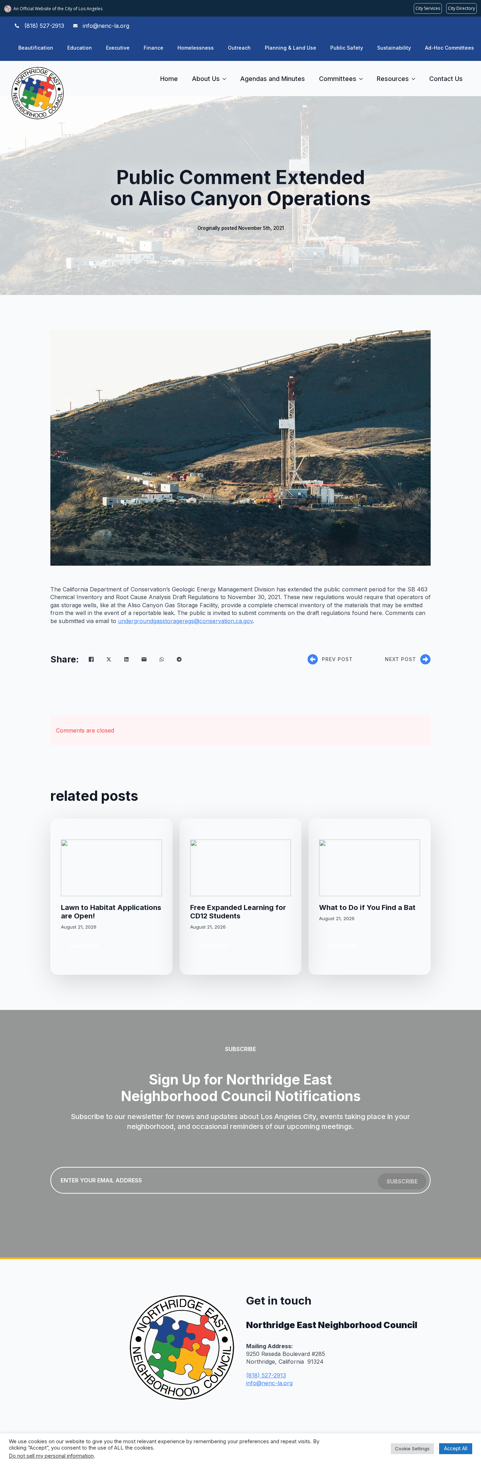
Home (169, 78)
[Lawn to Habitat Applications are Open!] (111, 868)
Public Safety (346, 48)
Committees (337, 78)
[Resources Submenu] (415, 79)
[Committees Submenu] (363, 79)
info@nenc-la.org (269, 1383)
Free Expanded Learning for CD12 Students (238, 911)
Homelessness (195, 48)
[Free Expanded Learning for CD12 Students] (240, 868)
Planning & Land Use (290, 48)
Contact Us (446, 78)
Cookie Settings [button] (412, 1448)
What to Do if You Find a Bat (367, 907)
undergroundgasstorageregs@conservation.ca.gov (185, 620)
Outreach (239, 48)
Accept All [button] (455, 1448)
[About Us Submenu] (226, 79)
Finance (153, 48)
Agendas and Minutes (272, 78)
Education (79, 48)
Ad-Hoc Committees (449, 48)
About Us (206, 78)
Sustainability (394, 48)
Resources (393, 78)
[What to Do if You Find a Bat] (369, 868)
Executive (118, 48)
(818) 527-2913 (266, 1375)
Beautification (35, 48)
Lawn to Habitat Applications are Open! (111, 911)
